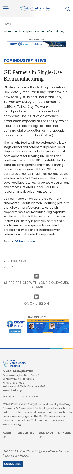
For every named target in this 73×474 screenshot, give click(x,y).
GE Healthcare (25, 241)
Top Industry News (25, 60)
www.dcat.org (12, 390)
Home (7, 24)
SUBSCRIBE (12, 464)
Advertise (26, 433)
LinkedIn (64, 433)
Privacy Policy (29, 396)
